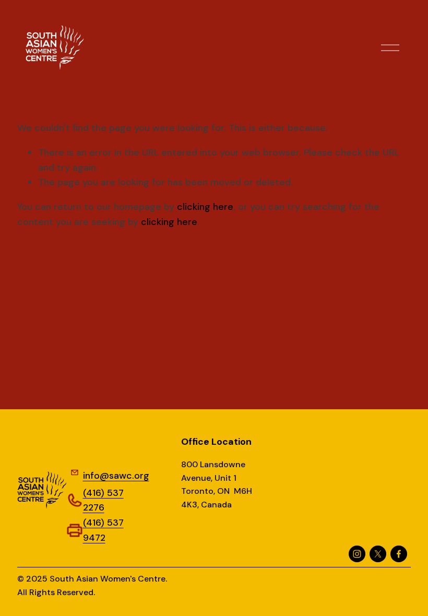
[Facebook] (398, 554)
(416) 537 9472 (103, 530)
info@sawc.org (116, 475)
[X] (378, 554)
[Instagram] (357, 554)
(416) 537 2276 (103, 500)
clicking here (205, 206)
